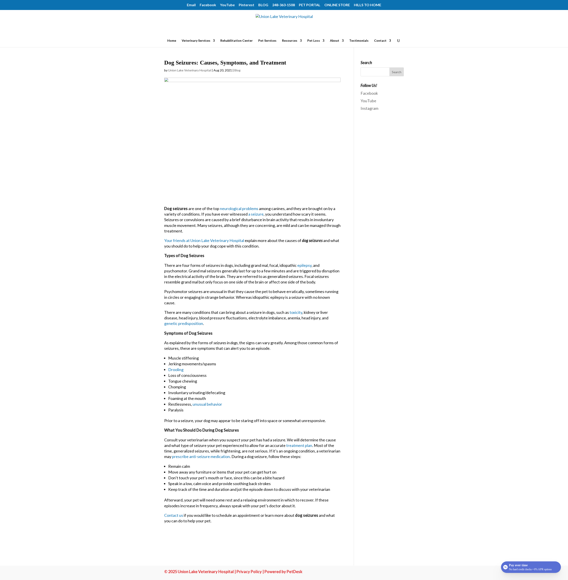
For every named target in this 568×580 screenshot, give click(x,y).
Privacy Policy (249, 571)
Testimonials (359, 40)
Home (171, 40)
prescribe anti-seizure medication (201, 456)
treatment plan (299, 445)
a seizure (256, 214)
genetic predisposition (183, 323)
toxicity (296, 312)
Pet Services (267, 40)
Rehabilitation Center (236, 40)
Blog (237, 70)
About (334, 40)
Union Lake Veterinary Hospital (189, 70)
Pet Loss (313, 40)
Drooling (175, 369)
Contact (380, 40)
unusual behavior (207, 404)
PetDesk (294, 571)
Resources (289, 40)
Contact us (173, 515)
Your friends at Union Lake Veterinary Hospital (204, 240)
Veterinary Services (196, 40)
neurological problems (239, 208)
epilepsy (304, 265)
